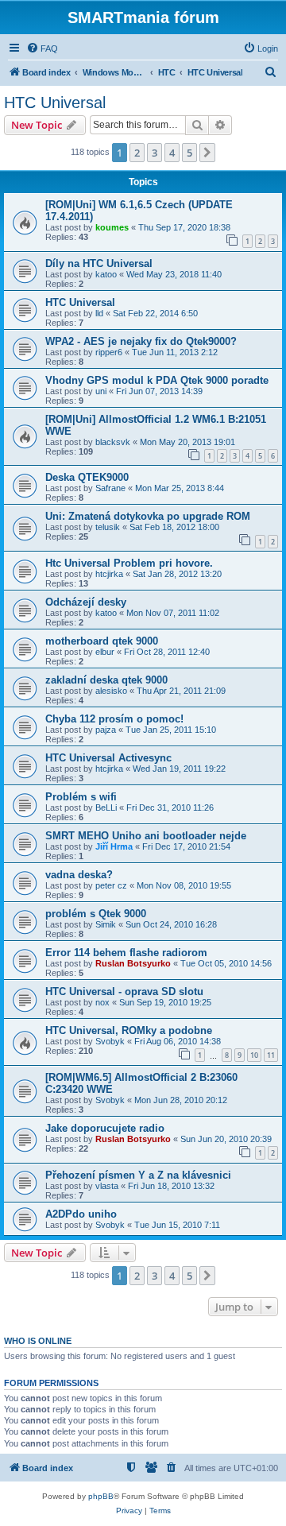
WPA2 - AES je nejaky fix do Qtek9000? (141, 341)
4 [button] (172, 152)
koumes (112, 227)
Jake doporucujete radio (104, 1128)
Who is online (38, 1341)
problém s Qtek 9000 (95, 914)
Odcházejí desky (85, 602)
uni (100, 391)
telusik (107, 527)
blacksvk (112, 442)
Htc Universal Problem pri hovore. (129, 563)
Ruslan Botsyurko (133, 963)
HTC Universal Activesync (108, 758)
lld (99, 313)
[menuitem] (42, 48)
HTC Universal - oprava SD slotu (124, 991)
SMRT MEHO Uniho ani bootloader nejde (145, 836)
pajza (105, 729)
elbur (104, 651)
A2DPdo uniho (81, 1214)
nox (102, 1002)
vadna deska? (79, 875)
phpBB (101, 1496)
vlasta (106, 1186)
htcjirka (109, 574)
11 (271, 1055)
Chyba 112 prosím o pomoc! (114, 719)
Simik (105, 924)
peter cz (111, 885)
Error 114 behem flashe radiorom (126, 953)
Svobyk (110, 1041)
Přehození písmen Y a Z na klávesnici (138, 1175)
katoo (106, 274)
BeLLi (106, 807)
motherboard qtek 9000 (101, 641)
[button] (207, 152)
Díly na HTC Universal (99, 263)
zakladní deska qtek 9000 (106, 680)
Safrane (110, 488)
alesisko (111, 690)
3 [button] (154, 152)
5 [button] (189, 152)
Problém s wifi (81, 797)
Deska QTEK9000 (87, 477)
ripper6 (108, 352)
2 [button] (137, 152)
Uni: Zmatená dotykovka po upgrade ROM (147, 516)
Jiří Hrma (114, 846)
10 (254, 1055)
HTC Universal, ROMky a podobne (128, 1030)
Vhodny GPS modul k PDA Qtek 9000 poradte (157, 380)
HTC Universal (55, 102)
